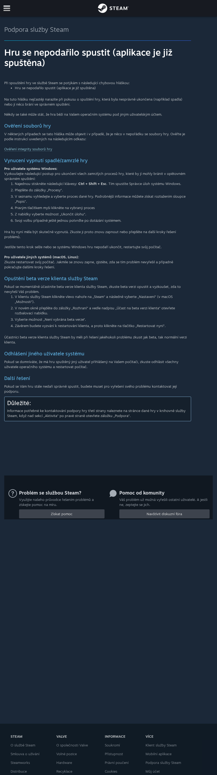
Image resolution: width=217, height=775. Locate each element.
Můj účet (153, 771)
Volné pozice (66, 754)
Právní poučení (117, 762)
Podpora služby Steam (36, 29)
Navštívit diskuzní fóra (164, 514)
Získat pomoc (62, 514)
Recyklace (64, 771)
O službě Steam (23, 745)
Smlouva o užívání (25, 754)
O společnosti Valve (72, 745)
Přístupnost (114, 754)
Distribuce (19, 771)
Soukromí (112, 745)
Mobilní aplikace (158, 754)
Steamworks (20, 762)
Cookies (111, 771)
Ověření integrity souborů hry (28, 149)
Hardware (64, 762)
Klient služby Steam (161, 745)
